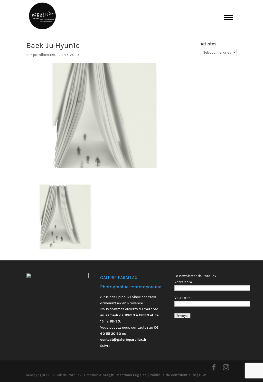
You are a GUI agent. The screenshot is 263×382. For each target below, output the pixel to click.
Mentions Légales (132, 375)
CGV (202, 375)
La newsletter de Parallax (195, 276)
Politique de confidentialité (173, 375)
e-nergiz (106, 375)
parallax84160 (45, 55)
